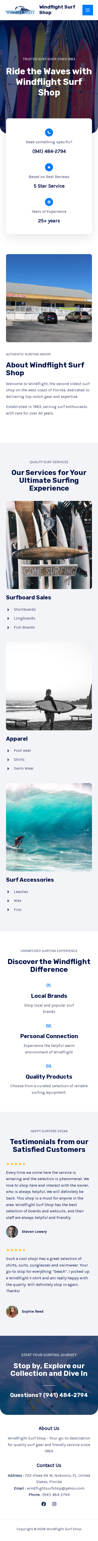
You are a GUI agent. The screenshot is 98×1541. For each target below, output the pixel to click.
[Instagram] (54, 1504)
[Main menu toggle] (87, 10)
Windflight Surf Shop (57, 9)
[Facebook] (43, 1504)
